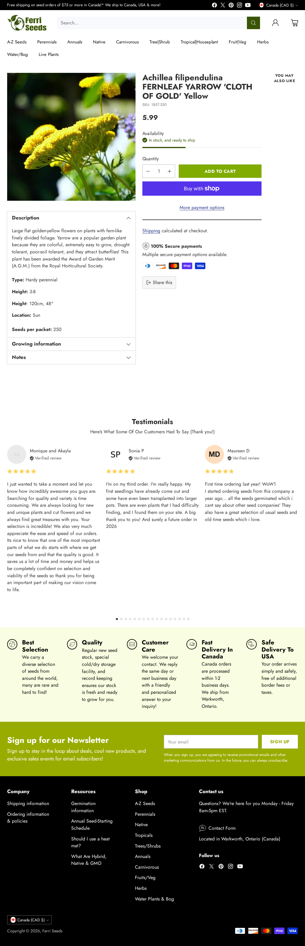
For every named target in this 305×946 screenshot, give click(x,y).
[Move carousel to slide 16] (184, 619)
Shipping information (28, 803)
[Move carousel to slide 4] (130, 619)
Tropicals (143, 835)
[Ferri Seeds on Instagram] (239, 6)
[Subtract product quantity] (148, 171)
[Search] (253, 23)
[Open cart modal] (294, 23)
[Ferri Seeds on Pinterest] (231, 6)
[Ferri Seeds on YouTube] (248, 6)
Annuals (142, 856)
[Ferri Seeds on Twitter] (223, 6)
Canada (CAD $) (280, 5)
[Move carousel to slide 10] (157, 619)
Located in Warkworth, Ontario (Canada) (239, 838)
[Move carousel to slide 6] (139, 619)
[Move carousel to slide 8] (148, 619)
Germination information (83, 807)
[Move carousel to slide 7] (144, 619)
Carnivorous (147, 867)
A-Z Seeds (145, 803)
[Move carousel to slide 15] (179, 619)
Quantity (150, 158)
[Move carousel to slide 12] (166, 619)
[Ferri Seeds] (27, 23)
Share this (162, 282)
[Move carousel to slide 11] (162, 619)
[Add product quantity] (169, 171)
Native (141, 824)
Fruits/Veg (145, 877)
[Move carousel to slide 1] (117, 619)
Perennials (145, 814)
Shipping (151, 230)
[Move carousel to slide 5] (135, 619)
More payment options (202, 207)
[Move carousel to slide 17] (188, 619)
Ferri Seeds (52, 931)
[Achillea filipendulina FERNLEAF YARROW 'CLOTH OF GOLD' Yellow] (71, 137)
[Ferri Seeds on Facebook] (214, 6)
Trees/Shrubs (148, 846)
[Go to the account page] (275, 23)
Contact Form (222, 828)
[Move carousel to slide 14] (175, 619)
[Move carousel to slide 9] (153, 619)
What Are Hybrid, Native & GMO (89, 860)
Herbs (141, 888)
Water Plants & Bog (154, 898)
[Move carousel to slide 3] (126, 619)
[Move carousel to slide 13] (170, 619)
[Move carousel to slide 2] (121, 619)
